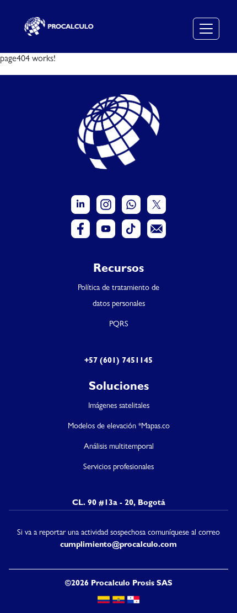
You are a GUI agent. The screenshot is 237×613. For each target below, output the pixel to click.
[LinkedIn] (80, 204)
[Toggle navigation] (206, 29)
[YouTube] (105, 228)
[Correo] (156, 228)
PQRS (118, 325)
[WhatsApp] (131, 204)
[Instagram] (105, 204)
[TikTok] (131, 228)
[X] (156, 204)
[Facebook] (80, 228)
